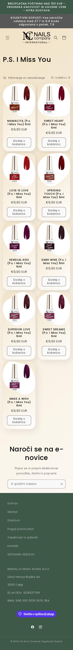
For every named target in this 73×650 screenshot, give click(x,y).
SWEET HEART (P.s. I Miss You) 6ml (54, 124)
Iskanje (12, 512)
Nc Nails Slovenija (30, 641)
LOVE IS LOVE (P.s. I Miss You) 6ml (19, 194)
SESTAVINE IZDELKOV (21, 554)
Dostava (13, 520)
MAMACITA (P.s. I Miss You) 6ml (19, 122)
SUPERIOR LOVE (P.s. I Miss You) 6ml (19, 332)
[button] (7, 38)
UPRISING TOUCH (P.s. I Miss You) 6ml (53, 194)
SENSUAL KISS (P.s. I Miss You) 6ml (19, 263)
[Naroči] (61, 484)
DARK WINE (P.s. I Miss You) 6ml (54, 261)
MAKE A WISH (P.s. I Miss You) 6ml (19, 402)
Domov (12, 503)
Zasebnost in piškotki (22, 537)
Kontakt (12, 546)
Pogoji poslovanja (20, 529)
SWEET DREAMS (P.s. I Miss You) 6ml (54, 332)
